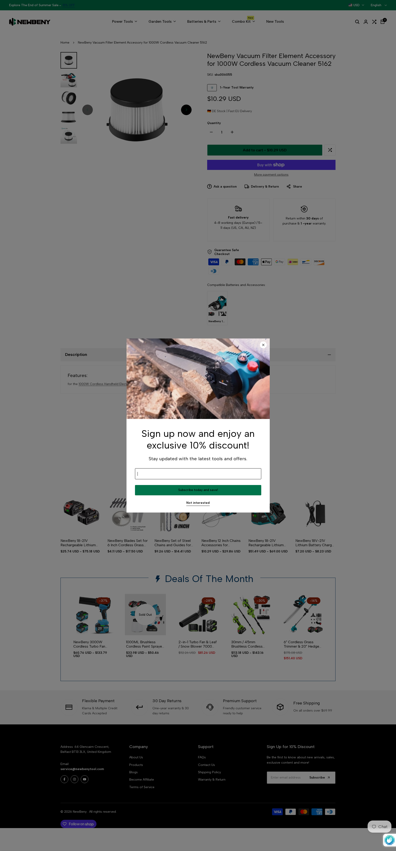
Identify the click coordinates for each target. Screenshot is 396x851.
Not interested (198, 503)
